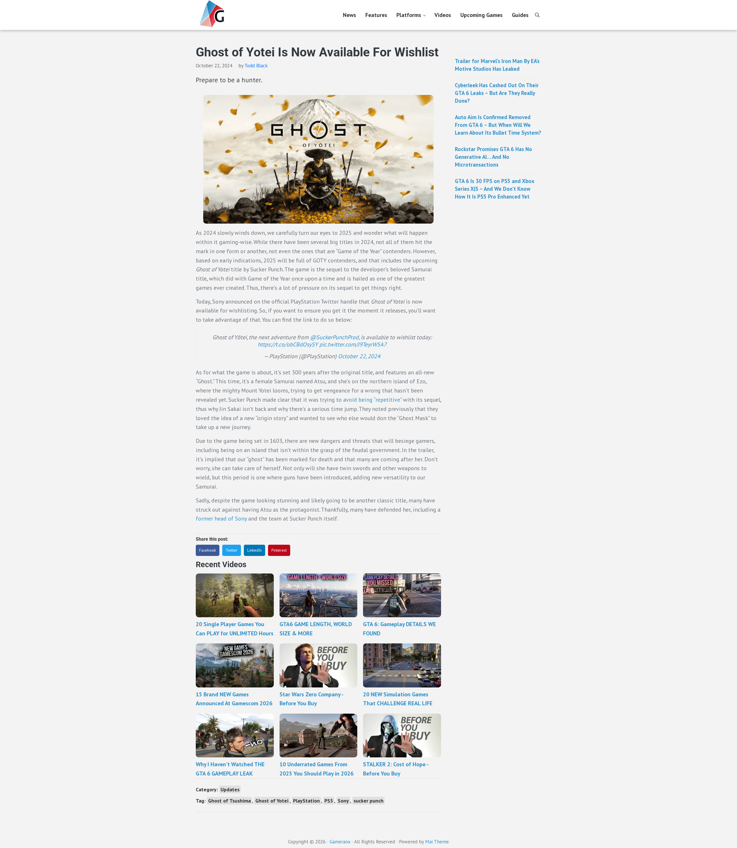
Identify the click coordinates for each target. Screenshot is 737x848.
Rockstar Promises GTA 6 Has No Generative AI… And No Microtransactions (493, 157)
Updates (230, 789)
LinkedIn (254, 550)
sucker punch (368, 800)
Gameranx (340, 842)
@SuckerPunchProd (334, 337)
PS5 (328, 800)
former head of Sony (221, 518)
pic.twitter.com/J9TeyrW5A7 (353, 344)
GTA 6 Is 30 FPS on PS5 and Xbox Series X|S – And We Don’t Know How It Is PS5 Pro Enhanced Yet (494, 189)
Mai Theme (437, 842)
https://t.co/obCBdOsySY (288, 344)
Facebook (207, 550)
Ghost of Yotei (271, 800)
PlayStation (306, 800)
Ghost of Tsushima (229, 800)
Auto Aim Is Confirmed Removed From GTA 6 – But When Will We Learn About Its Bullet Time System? (498, 125)
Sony (343, 800)
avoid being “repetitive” (372, 399)
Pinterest (279, 550)
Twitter (232, 550)
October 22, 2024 (359, 356)
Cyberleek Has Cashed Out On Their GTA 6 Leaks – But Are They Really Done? (497, 93)
